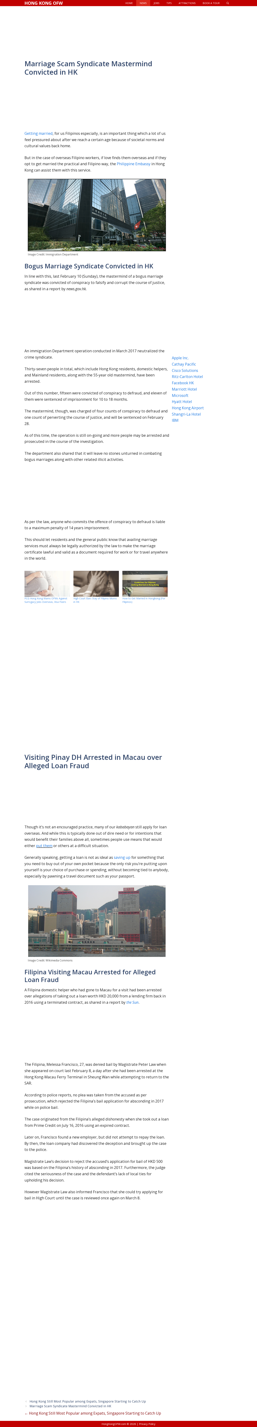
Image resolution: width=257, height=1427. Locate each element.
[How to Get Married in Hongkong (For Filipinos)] (145, 584)
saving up (122, 857)
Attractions (187, 3)
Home (129, 3)
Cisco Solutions (185, 370)
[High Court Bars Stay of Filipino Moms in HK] (96, 584)
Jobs (156, 3)
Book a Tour (211, 3)
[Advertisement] (128, 32)
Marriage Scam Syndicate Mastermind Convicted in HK (70, 1406)
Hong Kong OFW (43, 3)
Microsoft (180, 395)
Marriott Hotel (184, 389)
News (143, 3)
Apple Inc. (180, 357)
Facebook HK (183, 382)
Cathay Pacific (184, 364)
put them (44, 845)
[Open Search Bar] (228, 3)
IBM (175, 420)
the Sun (132, 1002)
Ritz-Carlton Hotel (187, 376)
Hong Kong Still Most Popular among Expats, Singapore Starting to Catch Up (88, 1401)
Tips (169, 3)
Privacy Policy (147, 1424)
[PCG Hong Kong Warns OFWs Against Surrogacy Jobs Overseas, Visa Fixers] (47, 584)
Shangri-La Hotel (186, 414)
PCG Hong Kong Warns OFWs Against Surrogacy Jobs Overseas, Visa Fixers (45, 600)
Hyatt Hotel (182, 401)
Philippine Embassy (134, 163)
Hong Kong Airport (188, 407)
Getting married (38, 133)
